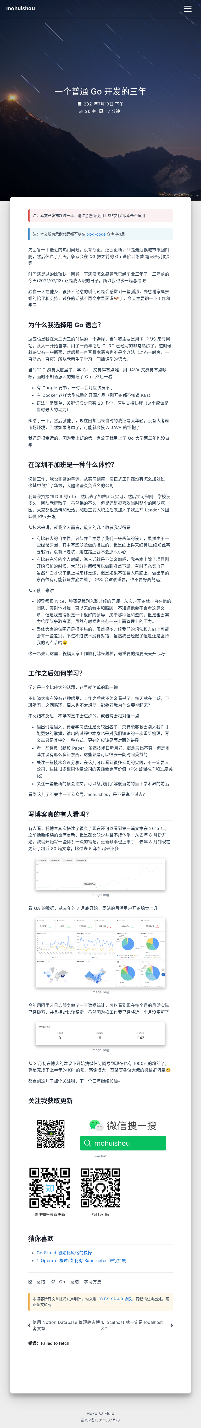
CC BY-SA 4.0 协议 (115, 1299)
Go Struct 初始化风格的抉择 (64, 1252)
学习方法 (92, 1281)
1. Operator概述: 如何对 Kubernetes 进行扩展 (81, 1260)
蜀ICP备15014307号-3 (100, 1420)
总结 (40, 1281)
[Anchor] (107, 324)
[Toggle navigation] (188, 8)
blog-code (96, 234)
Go (62, 1281)
